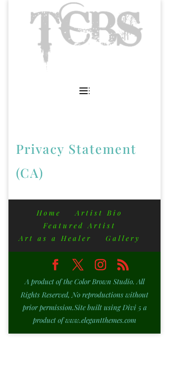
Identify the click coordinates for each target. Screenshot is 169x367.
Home (49, 212)
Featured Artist (79, 225)
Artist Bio (99, 212)
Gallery (123, 238)
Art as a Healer (55, 238)
